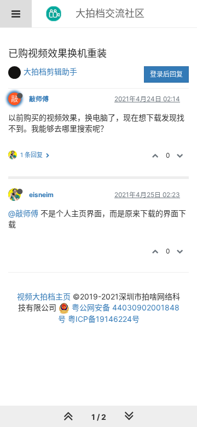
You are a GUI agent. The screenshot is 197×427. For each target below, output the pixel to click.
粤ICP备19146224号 (104, 319)
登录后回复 (166, 74)
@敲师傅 (23, 213)
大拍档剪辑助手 (50, 71)
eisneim (41, 195)
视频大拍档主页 (44, 296)
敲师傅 (39, 99)
